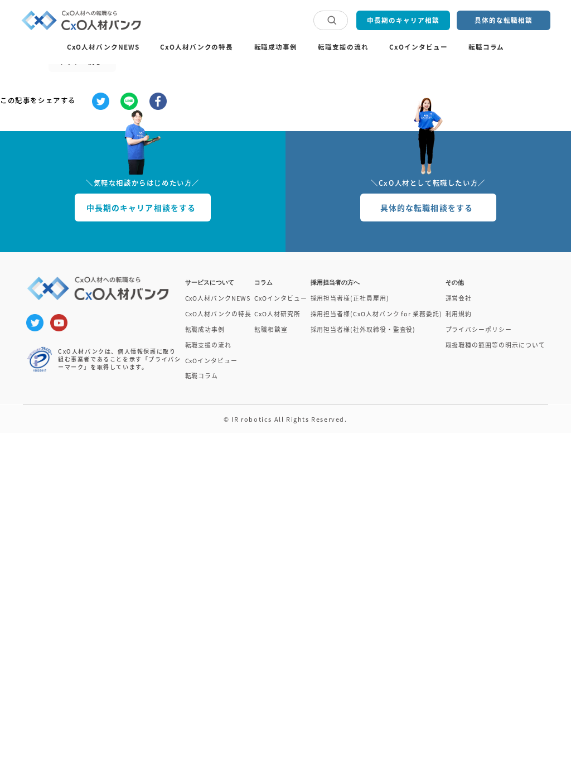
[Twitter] (101, 101)
